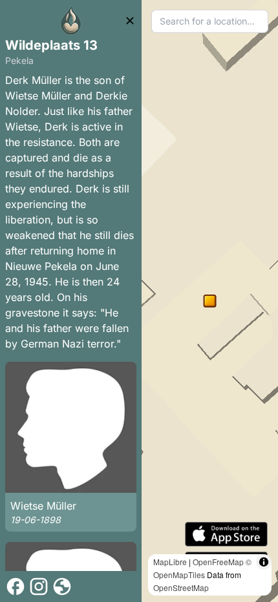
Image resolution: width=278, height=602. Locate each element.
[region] (210, 301)
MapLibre (170, 561)
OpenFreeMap (218, 561)
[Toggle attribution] (264, 562)
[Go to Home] (71, 20)
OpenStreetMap (181, 587)
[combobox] (210, 21)
